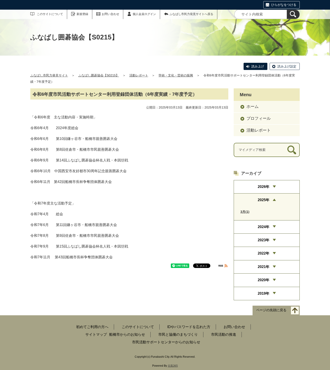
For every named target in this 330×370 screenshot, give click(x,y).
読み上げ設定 (286, 66)
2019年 (263, 293)
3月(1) (244, 211)
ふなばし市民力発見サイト (49, 75)
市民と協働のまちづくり (178, 334)
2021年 (263, 267)
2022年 (263, 253)
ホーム (252, 106)
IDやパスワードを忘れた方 (188, 327)
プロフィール (258, 118)
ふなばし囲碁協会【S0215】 (98, 75)
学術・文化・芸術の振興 (175, 75)
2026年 (263, 187)
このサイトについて (50, 14)
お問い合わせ (110, 14)
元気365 (173, 365)
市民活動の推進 (223, 334)
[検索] (293, 14)
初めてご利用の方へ (92, 327)
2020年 (263, 280)
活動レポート (138, 75)
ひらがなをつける (283, 5)
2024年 (263, 227)
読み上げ (257, 66)
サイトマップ (96, 334)
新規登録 (82, 14)
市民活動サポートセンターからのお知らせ (166, 342)
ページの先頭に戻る (271, 310)
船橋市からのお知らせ (127, 334)
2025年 (263, 200)
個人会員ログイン (144, 14)
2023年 (263, 240)
